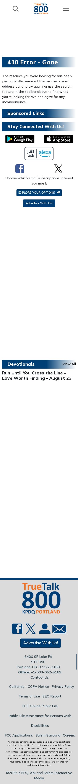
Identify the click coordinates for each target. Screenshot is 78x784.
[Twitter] (58, 169)
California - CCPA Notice (29, 686)
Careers (69, 735)
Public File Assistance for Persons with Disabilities (40, 721)
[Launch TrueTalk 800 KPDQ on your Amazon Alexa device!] (39, 153)
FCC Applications (19, 735)
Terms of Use (29, 696)
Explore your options (37, 192)
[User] (44, 631)
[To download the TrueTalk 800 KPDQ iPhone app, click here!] (58, 139)
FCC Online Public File (40, 706)
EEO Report (51, 696)
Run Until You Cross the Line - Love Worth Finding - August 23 (37, 375)
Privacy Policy (63, 686)
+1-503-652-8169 (46, 672)
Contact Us (40, 677)
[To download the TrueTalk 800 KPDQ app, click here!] (19, 139)
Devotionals (21, 364)
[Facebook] (19, 169)
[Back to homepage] (41, 8)
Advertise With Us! (39, 203)
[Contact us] (57, 630)
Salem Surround (48, 735)
